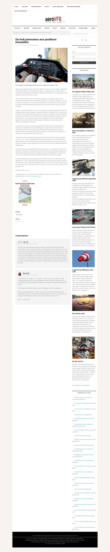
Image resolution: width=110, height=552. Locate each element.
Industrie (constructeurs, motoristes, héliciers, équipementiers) (68, 538)
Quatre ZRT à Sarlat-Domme (82, 516)
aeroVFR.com (51, 535)
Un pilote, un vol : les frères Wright (83, 498)
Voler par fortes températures (82, 477)
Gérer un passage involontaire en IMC (84, 504)
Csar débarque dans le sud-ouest (83, 418)
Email (73, 56)
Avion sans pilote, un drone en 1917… (84, 430)
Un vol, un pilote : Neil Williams (82, 409)
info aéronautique (43, 538)
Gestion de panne (79, 414)
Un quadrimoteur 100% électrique (83, 460)
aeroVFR (55, 19)
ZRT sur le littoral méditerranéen (83, 521)
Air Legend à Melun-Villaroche (83, 92)
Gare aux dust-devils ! (80, 445)
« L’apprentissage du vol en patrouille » (54, 91)
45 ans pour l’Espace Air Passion (83, 227)
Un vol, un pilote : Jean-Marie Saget (84, 527)
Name (73, 51)
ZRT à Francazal (79, 489)
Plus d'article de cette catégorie (81, 385)
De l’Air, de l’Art (77, 361)
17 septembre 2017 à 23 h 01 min (30, 243)
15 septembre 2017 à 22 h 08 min (30, 274)
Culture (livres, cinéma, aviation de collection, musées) (71, 540)
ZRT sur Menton (78, 435)
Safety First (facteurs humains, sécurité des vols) (67, 541)
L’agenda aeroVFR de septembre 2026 (85, 439)
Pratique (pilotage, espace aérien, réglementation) (43, 541)
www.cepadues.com (35, 176)
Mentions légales (61, 543)
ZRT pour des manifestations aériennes (85, 493)
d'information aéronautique (41, 535)
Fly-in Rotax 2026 (78, 313)
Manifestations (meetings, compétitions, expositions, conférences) (41, 540)
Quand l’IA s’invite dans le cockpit (83, 483)
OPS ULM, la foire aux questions (83, 472)
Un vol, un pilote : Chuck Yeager (83, 466)
